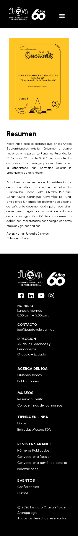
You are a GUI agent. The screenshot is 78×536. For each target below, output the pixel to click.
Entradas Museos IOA (34, 429)
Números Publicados (33, 450)
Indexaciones (27, 469)
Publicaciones (28, 381)
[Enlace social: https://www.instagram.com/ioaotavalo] (53, 295)
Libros (21, 423)
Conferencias (28, 487)
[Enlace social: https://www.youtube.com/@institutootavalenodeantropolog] (43, 295)
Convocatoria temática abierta (42, 463)
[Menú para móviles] (62, 16)
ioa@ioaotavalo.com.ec (35, 329)
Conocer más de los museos (39, 405)
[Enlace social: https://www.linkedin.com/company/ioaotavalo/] (33, 295)
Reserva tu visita (30, 399)
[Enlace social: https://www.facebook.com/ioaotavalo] (22, 295)
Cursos (22, 493)
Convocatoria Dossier (34, 457)
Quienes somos (29, 375)
